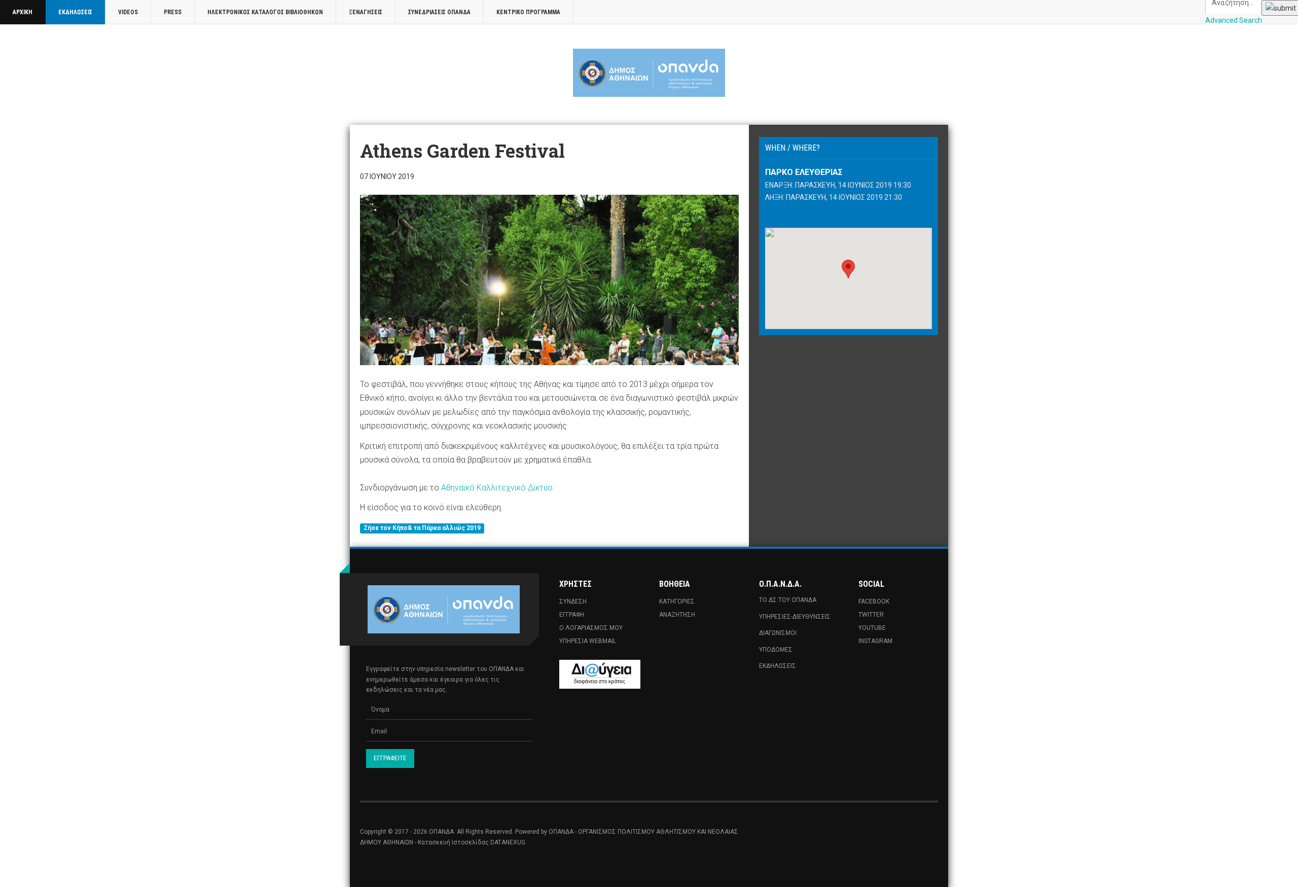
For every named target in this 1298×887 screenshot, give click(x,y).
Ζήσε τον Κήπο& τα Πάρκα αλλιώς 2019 (422, 528)
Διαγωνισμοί (778, 632)
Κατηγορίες (677, 601)
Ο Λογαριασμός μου (591, 627)
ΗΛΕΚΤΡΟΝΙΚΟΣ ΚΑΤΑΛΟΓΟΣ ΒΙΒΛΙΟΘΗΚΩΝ (265, 12)
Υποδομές (775, 649)
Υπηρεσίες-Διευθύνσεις (795, 616)
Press (173, 12)
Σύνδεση (573, 601)
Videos (128, 12)
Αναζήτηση (677, 614)
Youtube (872, 627)
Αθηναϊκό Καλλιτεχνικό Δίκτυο (497, 487)
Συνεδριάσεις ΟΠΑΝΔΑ (439, 12)
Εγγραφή (571, 614)
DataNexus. (508, 842)
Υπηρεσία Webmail (587, 641)
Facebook (873, 601)
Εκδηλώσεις (75, 12)
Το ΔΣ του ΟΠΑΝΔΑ (787, 600)
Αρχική (22, 12)
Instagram (875, 641)
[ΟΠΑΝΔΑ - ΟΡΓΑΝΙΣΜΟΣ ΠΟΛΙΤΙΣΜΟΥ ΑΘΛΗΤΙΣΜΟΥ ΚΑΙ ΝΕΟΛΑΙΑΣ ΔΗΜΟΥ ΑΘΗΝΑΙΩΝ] (649, 73)
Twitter (871, 614)
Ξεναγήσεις (365, 12)
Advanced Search (1233, 20)
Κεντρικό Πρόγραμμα (528, 12)
